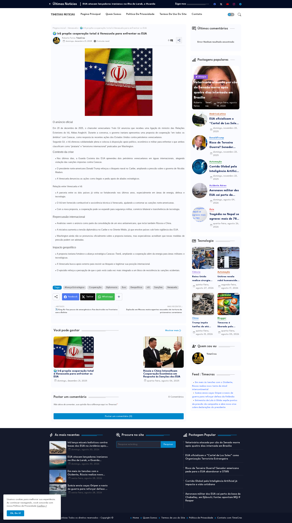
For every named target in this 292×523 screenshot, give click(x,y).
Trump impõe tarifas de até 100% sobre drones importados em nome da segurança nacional (201, 324)
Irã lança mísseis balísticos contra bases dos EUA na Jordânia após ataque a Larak (87, 444)
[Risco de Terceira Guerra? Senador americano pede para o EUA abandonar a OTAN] (199, 142)
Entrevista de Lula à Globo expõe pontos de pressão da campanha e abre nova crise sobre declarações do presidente (214, 404)
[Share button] (119, 296)
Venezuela (73, 28)
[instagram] (234, 4)
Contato (197, 14)
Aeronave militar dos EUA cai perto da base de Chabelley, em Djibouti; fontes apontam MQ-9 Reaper (224, 193)
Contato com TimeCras (229, 518)
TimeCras (211, 354)
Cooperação (95, 288)
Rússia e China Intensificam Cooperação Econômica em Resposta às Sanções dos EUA (161, 374)
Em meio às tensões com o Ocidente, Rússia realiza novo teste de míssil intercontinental (212, 386)
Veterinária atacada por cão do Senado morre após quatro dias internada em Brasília (212, 444)
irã (148, 288)
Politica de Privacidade (140, 14)
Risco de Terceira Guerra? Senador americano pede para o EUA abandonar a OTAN (224, 145)
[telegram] (240, 4)
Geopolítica (136, 288)
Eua (124, 288)
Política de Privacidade (201, 518)
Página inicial (59, 28)
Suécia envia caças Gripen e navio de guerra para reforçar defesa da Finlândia (88, 487)
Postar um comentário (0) (118, 416)
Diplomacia (111, 288)
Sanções (158, 288)
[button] (231, 14)
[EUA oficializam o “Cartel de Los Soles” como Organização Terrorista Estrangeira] (199, 119)
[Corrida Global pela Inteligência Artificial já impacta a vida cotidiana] (199, 166)
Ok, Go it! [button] (15, 513)
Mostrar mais (172, 330)
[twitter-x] (221, 4)
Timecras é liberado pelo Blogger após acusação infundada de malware (225, 324)
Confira (41, 506)
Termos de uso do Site (173, 14)
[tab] (90, 14)
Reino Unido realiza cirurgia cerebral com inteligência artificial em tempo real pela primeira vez (201, 278)
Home (136, 518)
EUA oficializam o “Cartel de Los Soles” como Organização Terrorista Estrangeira (224, 121)
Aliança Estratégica (74, 288)
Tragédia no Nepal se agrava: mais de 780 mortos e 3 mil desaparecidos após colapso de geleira (224, 217)
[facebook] (214, 4)
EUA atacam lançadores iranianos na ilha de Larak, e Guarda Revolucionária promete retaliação (88, 459)
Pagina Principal (91, 14)
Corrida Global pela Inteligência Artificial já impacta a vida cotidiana (224, 169)
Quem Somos (113, 14)
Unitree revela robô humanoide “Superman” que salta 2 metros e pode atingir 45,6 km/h (227, 278)
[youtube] (227, 4)
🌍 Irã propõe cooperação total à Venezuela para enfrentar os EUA (74, 374)
